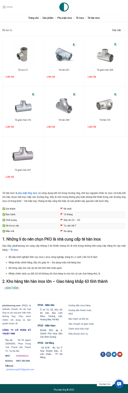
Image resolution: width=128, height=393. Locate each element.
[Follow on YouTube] (119, 354)
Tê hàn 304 (64, 120)
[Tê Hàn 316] (105, 105)
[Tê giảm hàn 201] (23, 155)
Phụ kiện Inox (64, 17)
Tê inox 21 (23, 70)
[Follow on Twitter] (114, 354)
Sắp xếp (116, 30)
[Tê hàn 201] (64, 55)
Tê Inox (80, 17)
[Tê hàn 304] (64, 105)
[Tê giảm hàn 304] (105, 55)
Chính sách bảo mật (79, 328)
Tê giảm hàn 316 (23, 120)
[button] (119, 384)
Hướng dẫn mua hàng (79, 305)
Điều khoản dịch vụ (78, 333)
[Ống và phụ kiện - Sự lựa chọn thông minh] (64, 7)
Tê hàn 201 (64, 70)
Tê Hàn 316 (105, 120)
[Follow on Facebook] (103, 354)
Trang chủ (33, 17)
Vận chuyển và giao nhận (81, 324)
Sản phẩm (47, 17)
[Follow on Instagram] (108, 354)
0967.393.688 (23, 361)
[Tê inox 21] (23, 55)
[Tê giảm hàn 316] (23, 105)
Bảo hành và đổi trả (78, 319)
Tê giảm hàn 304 (105, 70)
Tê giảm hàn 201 (23, 170)
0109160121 (22, 356)
